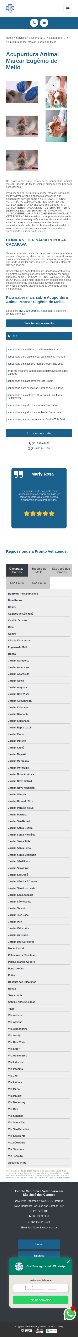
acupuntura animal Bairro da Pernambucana (32, 349)
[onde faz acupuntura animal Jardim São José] (22, 160)
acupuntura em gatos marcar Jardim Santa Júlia (34, 412)
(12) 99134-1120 (40, 448)
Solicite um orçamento (39, 323)
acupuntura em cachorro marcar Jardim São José (35, 363)
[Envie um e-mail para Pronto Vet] (44, 23)
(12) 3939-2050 (28, 310)
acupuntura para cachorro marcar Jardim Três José (36, 419)
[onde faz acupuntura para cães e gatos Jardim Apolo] (56, 126)
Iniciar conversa (40, 1300)
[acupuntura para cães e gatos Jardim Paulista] (22, 126)
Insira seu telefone (41, 1280)
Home (38, 1244)
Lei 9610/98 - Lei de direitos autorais (53, 1178)
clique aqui (47, 310)
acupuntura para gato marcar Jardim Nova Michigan (36, 356)
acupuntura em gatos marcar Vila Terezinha (32, 405)
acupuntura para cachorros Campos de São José (35, 388)
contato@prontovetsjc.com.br (40, 1227)
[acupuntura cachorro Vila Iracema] (56, 92)
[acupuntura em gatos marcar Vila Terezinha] (22, 92)
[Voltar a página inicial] (10, 8)
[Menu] (67, 8)
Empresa (38, 1255)
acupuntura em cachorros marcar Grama (30, 380)
